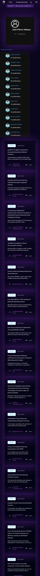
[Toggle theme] (31, 2)
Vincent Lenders (15, 116)
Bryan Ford (14, 101)
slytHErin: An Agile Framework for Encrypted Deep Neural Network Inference (18, 152)
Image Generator (22, 2)
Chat (10, 2)
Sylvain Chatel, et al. (17, 256)
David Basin (14, 109)
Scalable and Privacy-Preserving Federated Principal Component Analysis (17, 182)
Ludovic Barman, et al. (18, 312)
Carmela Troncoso (16, 70)
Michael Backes (15, 54)
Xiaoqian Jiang (15, 62)
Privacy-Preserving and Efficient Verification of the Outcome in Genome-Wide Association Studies (20, 358)
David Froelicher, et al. (18, 195)
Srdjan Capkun (15, 93)
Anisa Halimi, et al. (18, 370)
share (30, 165)
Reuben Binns (15, 85)
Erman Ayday (14, 78)
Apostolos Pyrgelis (16, 124)
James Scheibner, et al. (18, 403)
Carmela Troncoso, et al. (17, 487)
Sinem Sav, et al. (18, 284)
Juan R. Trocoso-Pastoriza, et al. (18, 228)
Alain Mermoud (15, 132)
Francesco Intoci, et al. (16, 165)
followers (21, 34)
